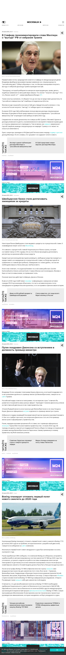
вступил (26, 411)
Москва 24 (33, 22)
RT (41, 95)
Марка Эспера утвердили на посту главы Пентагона (46, 441)
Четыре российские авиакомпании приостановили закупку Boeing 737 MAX (21, 605)
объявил (60, 575)
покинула (5, 426)
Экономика (16, 195)
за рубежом (10, 155)
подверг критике (56, 132)
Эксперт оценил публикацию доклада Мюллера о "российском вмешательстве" (21, 145)
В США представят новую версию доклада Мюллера (45, 144)
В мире (15, 493)
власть (3, 453)
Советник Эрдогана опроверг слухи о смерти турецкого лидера (21, 442)
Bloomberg (29, 246)
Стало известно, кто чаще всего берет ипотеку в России (47, 294)
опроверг (28, 281)
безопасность (5, 616)
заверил (47, 124)
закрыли (49, 569)
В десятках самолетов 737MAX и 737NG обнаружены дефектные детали (48, 605)
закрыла (19, 580)
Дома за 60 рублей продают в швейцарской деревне (21, 294)
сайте (4, 397)
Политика (16, 32)
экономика (11, 304)
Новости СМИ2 (6, 182)
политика (4, 155)
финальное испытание (37, 591)
